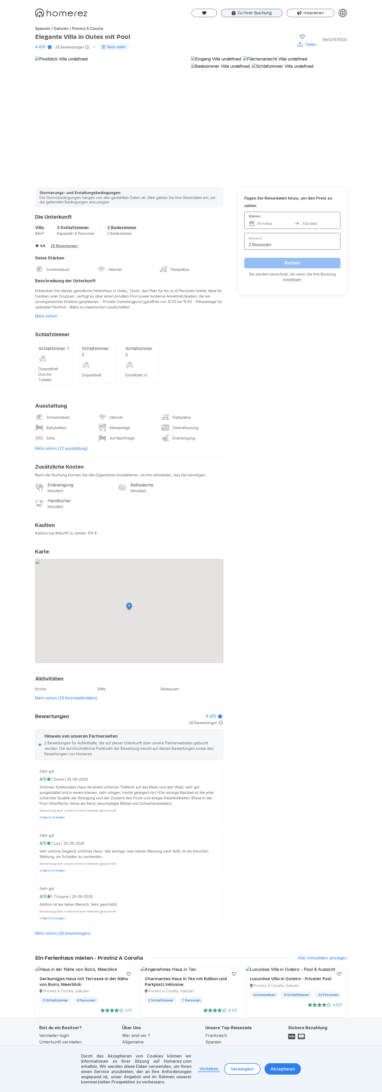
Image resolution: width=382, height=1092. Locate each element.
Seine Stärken (49, 257)
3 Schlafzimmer (73, 227)
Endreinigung (184, 438)
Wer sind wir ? (136, 1035)
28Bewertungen (69, 47)
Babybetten (57, 427)
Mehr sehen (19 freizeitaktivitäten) (66, 698)
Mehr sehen (46, 316)
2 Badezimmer (122, 227)
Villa (39, 227)
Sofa (51, 438)
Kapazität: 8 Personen (76, 233)
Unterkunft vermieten (60, 1042)
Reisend (255, 238)
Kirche (40, 689)
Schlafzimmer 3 (139, 351)
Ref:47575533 (335, 39)
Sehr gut (46, 771)
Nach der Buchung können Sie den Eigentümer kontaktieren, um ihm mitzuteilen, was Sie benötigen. (120, 475)
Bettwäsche (141, 484)
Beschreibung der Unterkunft (65, 280)
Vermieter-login (54, 1035)
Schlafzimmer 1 (53, 348)
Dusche (44, 374)
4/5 (42, 779)
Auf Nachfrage (122, 438)
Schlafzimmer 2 (95, 351)
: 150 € (91, 533)
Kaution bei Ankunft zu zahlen (60, 533)
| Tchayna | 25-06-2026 (72, 896)
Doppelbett (48, 369)
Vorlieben (208, 1068)
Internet (115, 269)
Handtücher (59, 500)
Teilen (311, 44)
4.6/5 (40, 46)
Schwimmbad (58, 269)
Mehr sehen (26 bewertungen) (62, 933)
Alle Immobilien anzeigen (322, 957)
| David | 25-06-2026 (69, 779)
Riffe (102, 689)
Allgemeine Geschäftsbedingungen (144, 1044)
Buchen (292, 263)
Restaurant (170, 689)
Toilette (44, 379)
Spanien (213, 1042)
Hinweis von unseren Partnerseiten (81, 736)
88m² (39, 233)
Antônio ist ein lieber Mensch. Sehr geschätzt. (78, 904)
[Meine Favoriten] (204, 13)
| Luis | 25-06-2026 (67, 843)
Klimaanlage (120, 427)
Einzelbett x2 (136, 375)
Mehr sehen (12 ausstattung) (61, 448)
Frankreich (216, 1035)
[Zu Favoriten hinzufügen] (302, 36)
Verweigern (242, 1069)
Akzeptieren (283, 1069)
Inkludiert (55, 491)
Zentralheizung (185, 427)
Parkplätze (180, 269)
